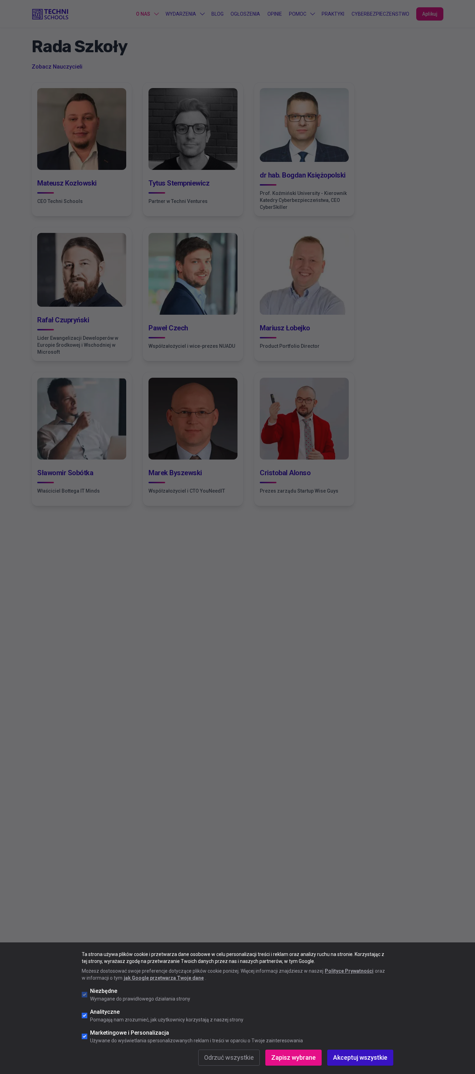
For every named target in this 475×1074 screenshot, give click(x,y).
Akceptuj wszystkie (360, 1057)
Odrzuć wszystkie (229, 1057)
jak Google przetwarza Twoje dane (164, 978)
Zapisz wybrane (293, 1057)
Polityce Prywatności (349, 971)
